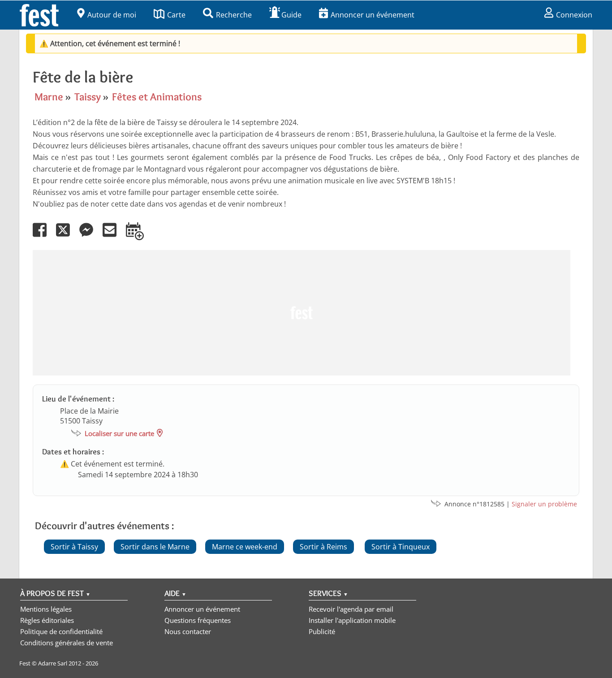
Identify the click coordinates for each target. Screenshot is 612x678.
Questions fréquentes (197, 620)
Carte (176, 15)
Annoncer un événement (372, 15)
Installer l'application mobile (352, 620)
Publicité (322, 631)
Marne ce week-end (244, 547)
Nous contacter (187, 631)
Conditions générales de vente (66, 642)
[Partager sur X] (67, 236)
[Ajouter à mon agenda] (138, 236)
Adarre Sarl (52, 663)
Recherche (234, 15)
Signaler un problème (544, 504)
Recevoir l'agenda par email (351, 609)
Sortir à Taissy (74, 547)
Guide (291, 15)
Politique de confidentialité (61, 631)
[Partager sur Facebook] (43, 236)
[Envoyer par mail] (113, 236)
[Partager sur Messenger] (90, 236)
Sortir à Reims (323, 547)
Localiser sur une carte (119, 433)
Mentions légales (46, 609)
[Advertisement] (301, 313)
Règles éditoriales (47, 620)
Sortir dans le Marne (155, 547)
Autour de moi (111, 15)
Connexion (574, 15)
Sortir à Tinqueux (400, 547)
